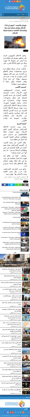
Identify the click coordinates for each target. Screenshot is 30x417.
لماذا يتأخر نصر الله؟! (17, 192)
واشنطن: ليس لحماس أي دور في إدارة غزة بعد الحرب (11, 233)
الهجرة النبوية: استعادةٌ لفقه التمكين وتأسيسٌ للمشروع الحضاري (13, 17)
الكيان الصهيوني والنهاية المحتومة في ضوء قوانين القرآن (12, 203)
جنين (14, 176)
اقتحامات (23, 176)
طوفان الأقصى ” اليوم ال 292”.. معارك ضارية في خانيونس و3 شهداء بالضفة (11, 238)
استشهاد (25, 178)
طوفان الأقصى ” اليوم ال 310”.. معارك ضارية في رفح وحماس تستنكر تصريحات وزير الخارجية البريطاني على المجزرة (11, 209)
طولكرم (9, 176)
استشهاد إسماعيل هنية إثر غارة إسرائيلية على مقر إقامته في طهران (11, 223)
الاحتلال (16, 178)
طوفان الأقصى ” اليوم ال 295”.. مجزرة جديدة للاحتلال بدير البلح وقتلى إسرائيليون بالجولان (12, 228)
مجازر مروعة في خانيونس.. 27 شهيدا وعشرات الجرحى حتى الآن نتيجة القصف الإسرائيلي (12, 243)
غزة (5, 176)
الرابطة (23, 14)
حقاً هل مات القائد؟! (17, 217)
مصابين (21, 178)
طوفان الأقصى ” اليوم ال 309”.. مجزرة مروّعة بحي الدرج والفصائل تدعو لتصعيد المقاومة (12, 213)
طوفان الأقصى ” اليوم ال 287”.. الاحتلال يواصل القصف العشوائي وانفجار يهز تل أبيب (11, 248)
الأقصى (18, 176)
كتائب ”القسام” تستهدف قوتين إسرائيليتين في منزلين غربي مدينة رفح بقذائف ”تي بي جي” (11, 198)
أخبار (19, 14)
